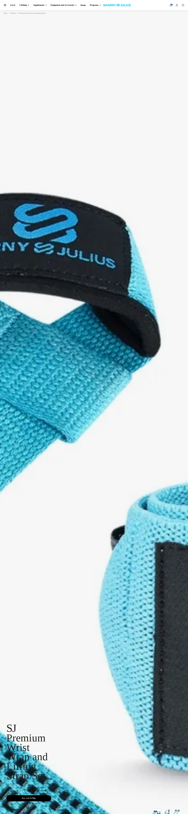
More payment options (29, 803)
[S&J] (117, 5)
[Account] (177, 5)
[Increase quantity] (18, 791)
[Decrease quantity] (8, 791)
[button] (183, 5)
